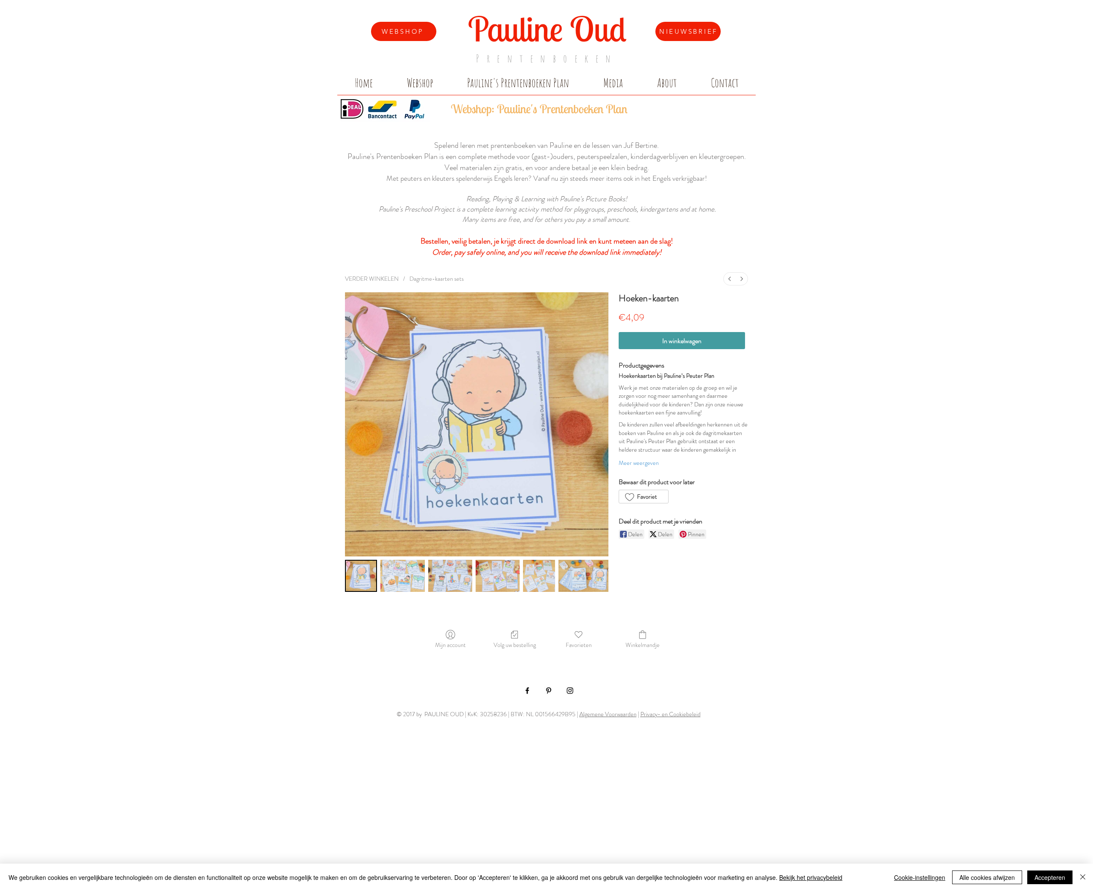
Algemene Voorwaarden (608, 714)
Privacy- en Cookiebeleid (670, 714)
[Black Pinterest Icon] (548, 690)
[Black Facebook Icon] (527, 690)
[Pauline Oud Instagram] (570, 690)
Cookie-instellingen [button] (919, 877)
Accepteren (1050, 877)
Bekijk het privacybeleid (810, 877)
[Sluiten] (1083, 877)
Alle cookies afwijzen (987, 877)
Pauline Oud (547, 28)
